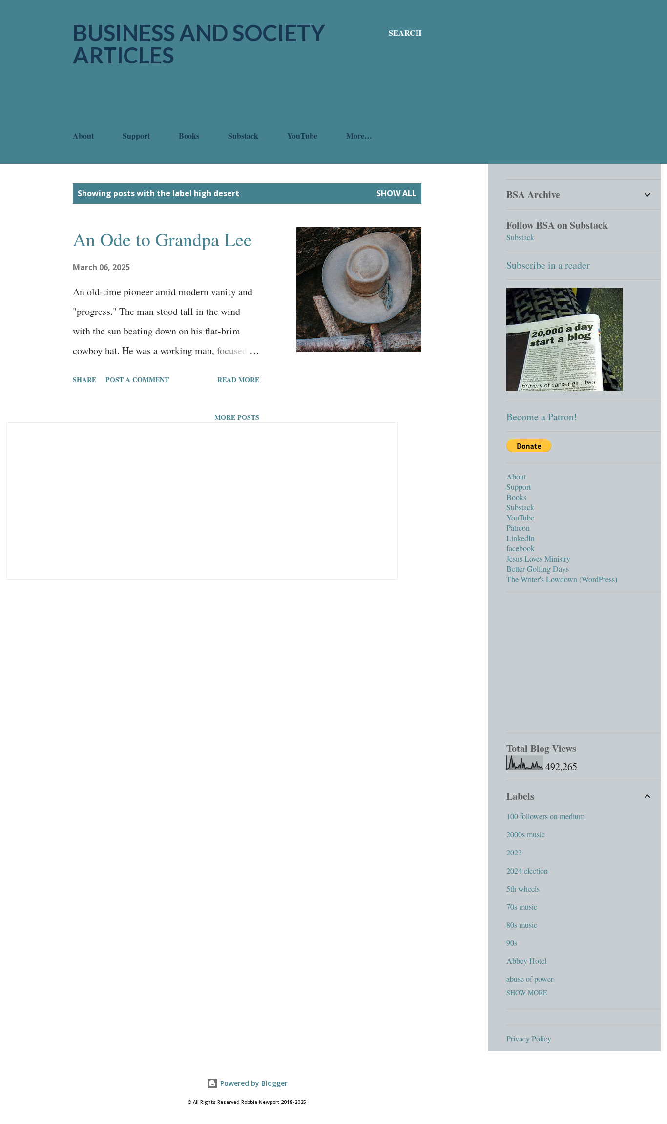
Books (189, 135)
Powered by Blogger (253, 1083)
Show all (396, 193)
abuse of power (529, 979)
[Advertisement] (250, 98)
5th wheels (523, 888)
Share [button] (84, 380)
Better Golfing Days (537, 568)
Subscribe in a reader (548, 264)
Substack (243, 135)
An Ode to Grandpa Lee (162, 239)
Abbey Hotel (526, 961)
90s (511, 942)
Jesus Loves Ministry (538, 558)
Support (136, 135)
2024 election (527, 870)
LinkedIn (520, 538)
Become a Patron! (541, 416)
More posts (236, 417)
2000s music (525, 834)
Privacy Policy (528, 1038)
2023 (514, 852)
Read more (238, 380)
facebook (520, 548)
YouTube (302, 135)
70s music (521, 906)
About (83, 135)
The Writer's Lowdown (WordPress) (561, 579)
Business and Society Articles (199, 43)
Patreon (518, 527)
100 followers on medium (545, 816)
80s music (521, 924)
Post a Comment (137, 380)
